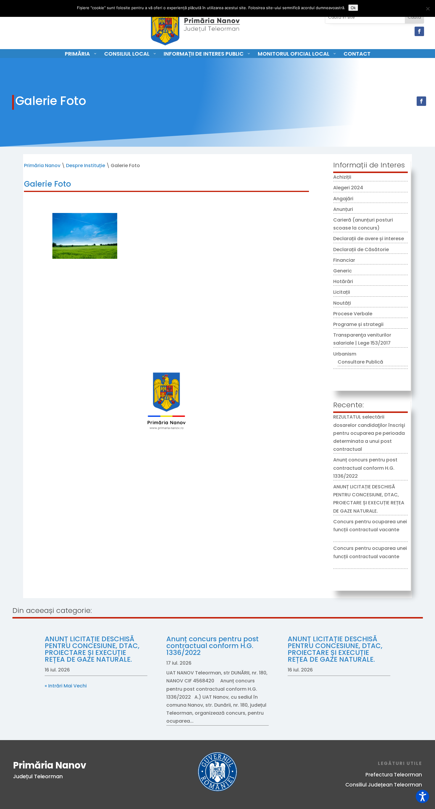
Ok (353, 7)
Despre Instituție (85, 165)
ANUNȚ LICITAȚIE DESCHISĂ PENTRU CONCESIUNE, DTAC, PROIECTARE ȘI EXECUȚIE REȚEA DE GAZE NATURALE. (92, 649)
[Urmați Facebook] (419, 31)
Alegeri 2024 (348, 187)
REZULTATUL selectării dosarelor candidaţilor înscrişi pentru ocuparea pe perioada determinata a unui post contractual (369, 433)
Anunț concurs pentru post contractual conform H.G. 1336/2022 (365, 467)
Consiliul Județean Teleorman (383, 784)
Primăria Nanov (42, 165)
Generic (342, 270)
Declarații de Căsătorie (361, 249)
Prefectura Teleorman (393, 774)
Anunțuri (343, 209)
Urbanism (344, 354)
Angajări (343, 198)
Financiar (344, 260)
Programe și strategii (358, 324)
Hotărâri (343, 281)
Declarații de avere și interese (368, 238)
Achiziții (342, 177)
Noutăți (342, 303)
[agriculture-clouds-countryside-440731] (84, 257)
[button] (422, 796)
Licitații (341, 292)
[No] (428, 9)
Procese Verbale (352, 313)
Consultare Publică (360, 362)
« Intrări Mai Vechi (66, 685)
